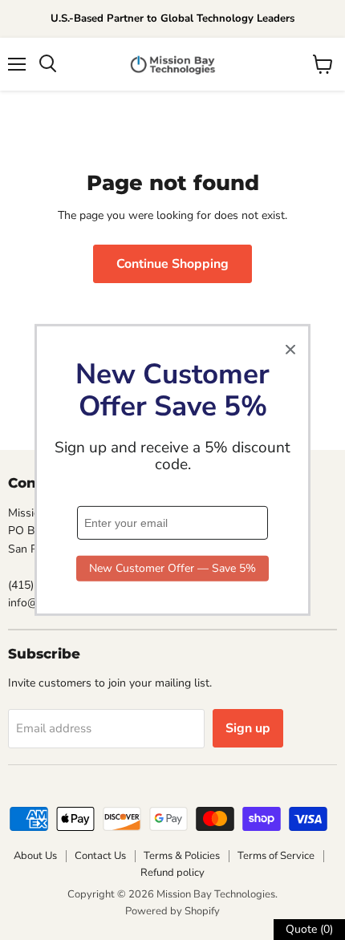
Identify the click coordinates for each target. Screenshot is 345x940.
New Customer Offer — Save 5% (172, 568)
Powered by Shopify (172, 911)
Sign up (247, 728)
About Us (35, 856)
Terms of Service (276, 856)
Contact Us (100, 856)
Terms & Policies (182, 856)
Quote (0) (309, 929)
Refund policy (172, 872)
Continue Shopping (172, 264)
